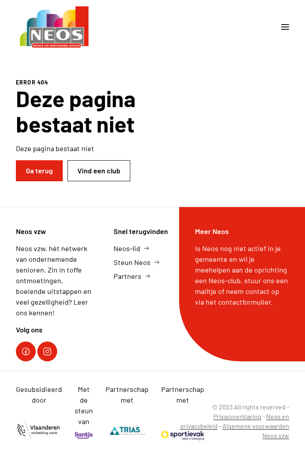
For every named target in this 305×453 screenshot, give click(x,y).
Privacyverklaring (237, 416)
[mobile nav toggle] (282, 27)
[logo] (55, 27)
